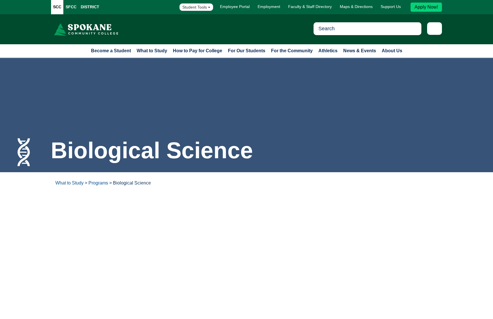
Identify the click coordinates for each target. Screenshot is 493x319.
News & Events (359, 50)
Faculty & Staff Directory (310, 6)
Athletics (328, 50)
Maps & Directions (356, 6)
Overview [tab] (73, 211)
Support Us (391, 6)
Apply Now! (426, 7)
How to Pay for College (197, 50)
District (90, 7)
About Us (392, 50)
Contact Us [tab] (328, 211)
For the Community (292, 50)
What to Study (152, 50)
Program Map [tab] (235, 211)
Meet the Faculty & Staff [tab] (282, 211)
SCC (57, 7)
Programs (98, 182)
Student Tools (195, 7)
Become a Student (111, 50)
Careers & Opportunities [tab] (117, 211)
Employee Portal (235, 6)
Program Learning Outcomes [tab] (182, 211)
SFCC (71, 7)
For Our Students (246, 50)
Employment (269, 6)
